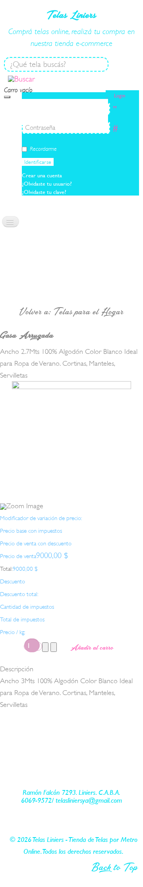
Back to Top (114, 866)
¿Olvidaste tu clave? (44, 192)
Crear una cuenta (43, 175)
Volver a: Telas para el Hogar (71, 311)
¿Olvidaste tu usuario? (47, 183)
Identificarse (37, 162)
